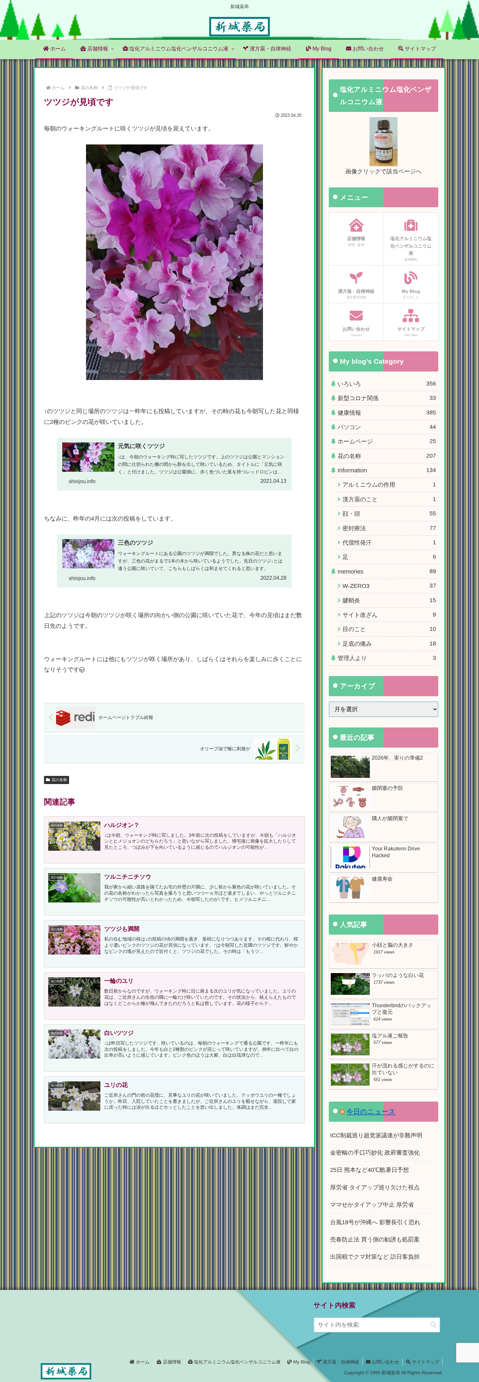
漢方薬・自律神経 (340, 1361)
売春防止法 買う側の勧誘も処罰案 (375, 1239)
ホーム (142, 1361)
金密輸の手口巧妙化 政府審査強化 (375, 1152)
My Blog (301, 1361)
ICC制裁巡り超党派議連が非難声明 (376, 1135)
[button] (433, 1325)
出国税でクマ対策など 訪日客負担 (375, 1256)
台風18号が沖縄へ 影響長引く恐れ (375, 1222)
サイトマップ (425, 1361)
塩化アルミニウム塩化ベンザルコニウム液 (237, 1361)
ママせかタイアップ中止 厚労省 (372, 1204)
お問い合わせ (384, 1361)
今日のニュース (371, 1111)
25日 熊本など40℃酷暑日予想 (369, 1170)
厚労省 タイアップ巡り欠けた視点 (375, 1187)
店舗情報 (171, 1361)
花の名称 (59, 780)
